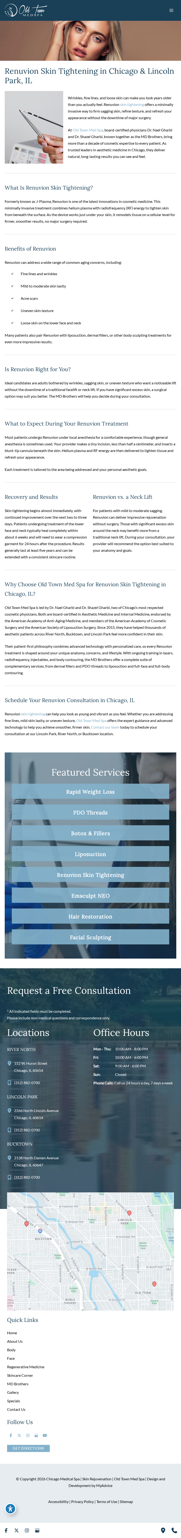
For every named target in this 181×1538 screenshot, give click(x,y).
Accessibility (58, 1501)
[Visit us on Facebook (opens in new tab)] (11, 1435)
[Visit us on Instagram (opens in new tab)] (28, 1435)
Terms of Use (106, 1501)
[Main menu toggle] (171, 10)
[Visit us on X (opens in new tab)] (19, 1435)
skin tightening (132, 104)
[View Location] (10, 1063)
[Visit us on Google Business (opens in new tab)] (36, 1435)
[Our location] (163, 1530)
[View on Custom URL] (90, 1251)
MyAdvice (104, 1485)
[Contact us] (174, 1530)
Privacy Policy (82, 1501)
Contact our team (105, 727)
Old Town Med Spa (88, 130)
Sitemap (126, 1501)
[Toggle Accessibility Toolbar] (10, 1508)
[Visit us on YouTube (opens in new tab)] (45, 1435)
